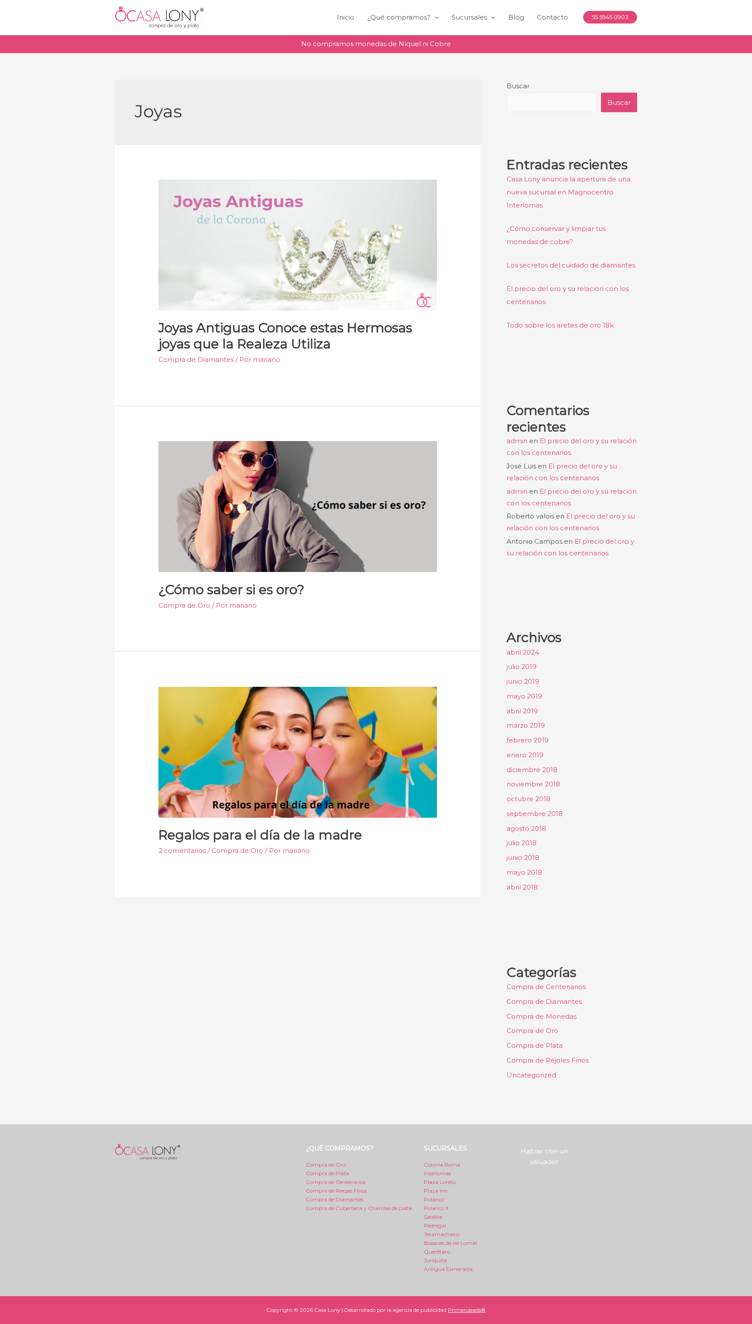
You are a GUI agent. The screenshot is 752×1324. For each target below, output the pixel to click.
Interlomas (437, 1173)
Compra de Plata (535, 1045)
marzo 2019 (526, 725)
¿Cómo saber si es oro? (231, 590)
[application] (434, 17)
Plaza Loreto (440, 1182)
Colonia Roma (442, 1164)
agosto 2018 (526, 828)
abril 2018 (522, 887)
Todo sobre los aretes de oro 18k (560, 325)
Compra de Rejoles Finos (548, 1060)
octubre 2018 (529, 799)
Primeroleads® (467, 1310)
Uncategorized (531, 1075)
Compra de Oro (184, 605)
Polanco (434, 1199)
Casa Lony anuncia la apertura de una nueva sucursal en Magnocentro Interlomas (569, 192)
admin (517, 441)
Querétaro (437, 1251)
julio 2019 (522, 666)
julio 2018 (522, 843)
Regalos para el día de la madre (260, 835)
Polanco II (436, 1208)
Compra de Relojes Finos (336, 1190)
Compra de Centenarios (546, 987)
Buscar (518, 86)
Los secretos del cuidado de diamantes (571, 265)
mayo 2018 (524, 872)
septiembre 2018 (535, 813)
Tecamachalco (442, 1234)
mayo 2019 (524, 696)
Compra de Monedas (542, 1016)
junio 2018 (523, 857)
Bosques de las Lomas (450, 1243)
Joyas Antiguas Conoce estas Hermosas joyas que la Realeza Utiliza (285, 336)
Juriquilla (435, 1260)
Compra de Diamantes (196, 359)
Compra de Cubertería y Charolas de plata (359, 1208)
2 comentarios (182, 850)
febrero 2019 (528, 740)
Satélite (433, 1217)
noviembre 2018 (533, 784)
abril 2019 (522, 711)
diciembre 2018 (532, 770)
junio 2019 (523, 681)
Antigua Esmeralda (448, 1269)
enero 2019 (525, 755)
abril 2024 (523, 652)
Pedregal (435, 1225)
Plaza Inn (436, 1190)
